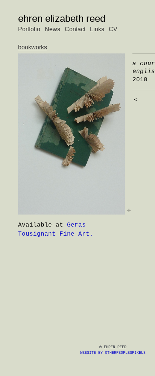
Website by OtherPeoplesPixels (113, 353)
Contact (75, 29)
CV (113, 29)
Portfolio (29, 29)
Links (97, 29)
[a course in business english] (71, 134)
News (52, 29)
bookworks (32, 47)
